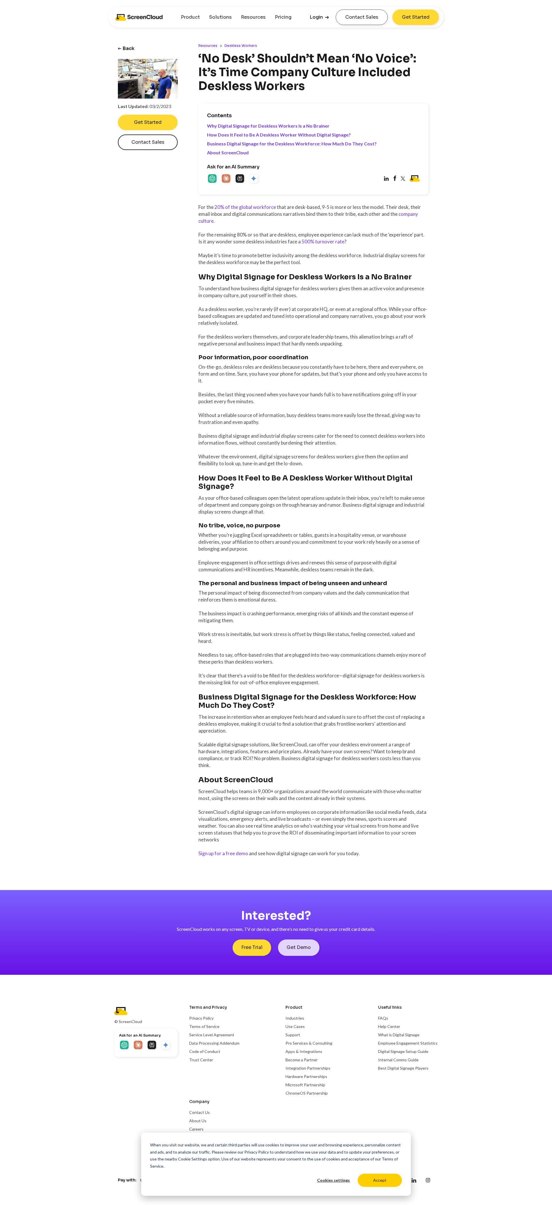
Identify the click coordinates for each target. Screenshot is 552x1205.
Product (190, 17)
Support (292, 1034)
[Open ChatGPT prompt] (213, 179)
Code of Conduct (204, 1051)
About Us (197, 1120)
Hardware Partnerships (306, 1076)
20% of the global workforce (245, 207)
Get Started (416, 17)
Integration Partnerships (307, 1068)
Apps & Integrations (303, 1051)
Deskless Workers (241, 45)
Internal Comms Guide (398, 1059)
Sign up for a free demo (223, 853)
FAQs (383, 1018)
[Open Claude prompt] (226, 179)
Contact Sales (361, 17)
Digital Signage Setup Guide (403, 1051)
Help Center (389, 1026)
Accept (379, 1180)
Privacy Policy (256, 1152)
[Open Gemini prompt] (254, 179)
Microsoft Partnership (305, 1084)
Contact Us (199, 1112)
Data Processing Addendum (214, 1043)
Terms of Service (204, 1026)
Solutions (220, 17)
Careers (196, 1129)
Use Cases (295, 1026)
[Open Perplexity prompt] (240, 179)
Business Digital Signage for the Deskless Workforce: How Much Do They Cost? (292, 143)
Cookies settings (333, 1180)
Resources (253, 17)
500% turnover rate (323, 242)
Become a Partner (301, 1059)
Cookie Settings (192, 1158)
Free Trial (251, 947)
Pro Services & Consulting (308, 1043)
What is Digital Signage (398, 1034)
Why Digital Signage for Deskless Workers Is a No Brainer (268, 126)
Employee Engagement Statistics (408, 1043)
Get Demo (299, 947)
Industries (294, 1018)
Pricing (283, 17)
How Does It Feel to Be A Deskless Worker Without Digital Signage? (279, 134)
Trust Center (201, 1059)
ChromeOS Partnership (306, 1093)
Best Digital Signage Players (403, 1068)
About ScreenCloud (228, 152)
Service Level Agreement (211, 1034)
